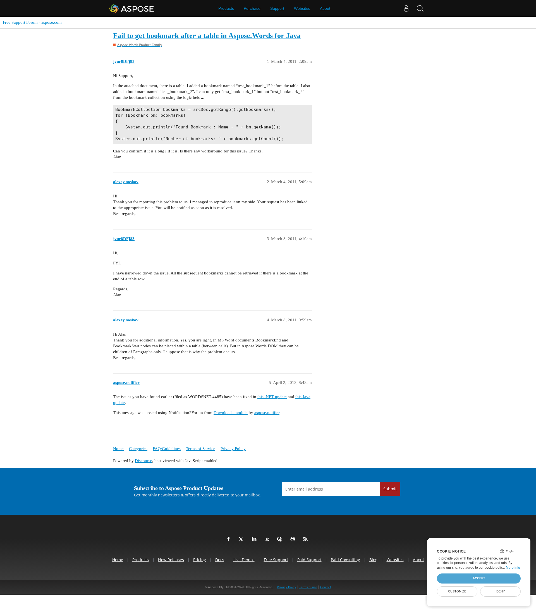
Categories (138, 448)
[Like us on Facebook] (229, 539)
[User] (406, 8)
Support (277, 8)
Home (118, 448)
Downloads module (231, 412)
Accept (479, 578)
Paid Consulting (345, 559)
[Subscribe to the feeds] (306, 539)
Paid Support (309, 559)
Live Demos (244, 559)
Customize (457, 591)
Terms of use (308, 587)
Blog (373, 559)
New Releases (171, 559)
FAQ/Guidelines (167, 448)
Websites (302, 8)
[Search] (420, 8)
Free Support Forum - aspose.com (32, 22)
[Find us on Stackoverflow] (268, 539)
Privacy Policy (233, 448)
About (325, 8)
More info (513, 568)
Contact (325, 587)
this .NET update (272, 397)
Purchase (252, 8)
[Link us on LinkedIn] (255, 539)
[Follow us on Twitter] (242, 539)
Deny (500, 591)
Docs (219, 559)
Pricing (199, 559)
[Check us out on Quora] (280, 539)
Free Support (276, 559)
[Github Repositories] (293, 539)
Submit (390, 488)
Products (226, 8)
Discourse (143, 460)
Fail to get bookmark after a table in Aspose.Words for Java (207, 36)
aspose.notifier (266, 412)
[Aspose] (132, 8)
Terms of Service (200, 448)
